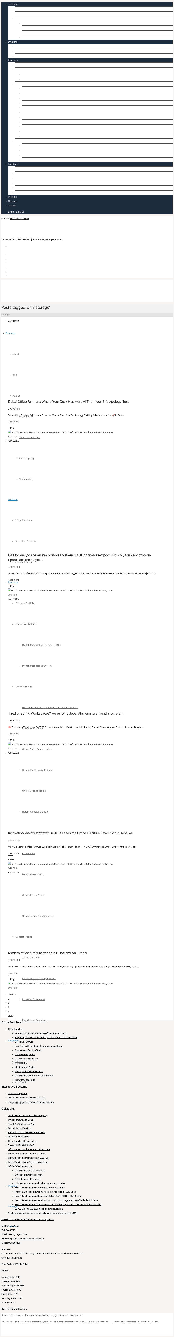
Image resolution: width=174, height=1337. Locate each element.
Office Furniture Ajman (19, 1136)
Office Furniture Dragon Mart (28, 1175)
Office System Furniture (34, 117)
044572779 (11, 1230)
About (18, 9)
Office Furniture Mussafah (27, 1179)
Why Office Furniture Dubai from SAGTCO (28, 1158)
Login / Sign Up (16, 211)
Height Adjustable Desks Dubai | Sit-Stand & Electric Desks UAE (46, 1037)
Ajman (18, 192)
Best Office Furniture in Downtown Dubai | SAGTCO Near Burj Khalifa (48, 1196)
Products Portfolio (24, 65)
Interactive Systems (25, 51)
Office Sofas (28, 122)
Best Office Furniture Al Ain (21, 1124)
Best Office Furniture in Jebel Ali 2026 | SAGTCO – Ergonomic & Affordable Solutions (56, 1200)
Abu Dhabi (20, 173)
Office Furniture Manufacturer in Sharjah (27, 1162)
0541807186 (14, 1243)
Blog (17, 13)
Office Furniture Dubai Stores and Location (29, 1149)
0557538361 (13, 1226)
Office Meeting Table (25, 1054)
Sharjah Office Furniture (19, 1128)
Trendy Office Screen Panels (29, 1071)
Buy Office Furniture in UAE (21, 1145)
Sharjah (19, 178)
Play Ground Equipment (34, 160)
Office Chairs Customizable (36, 98)
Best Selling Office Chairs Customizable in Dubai (38, 1046)
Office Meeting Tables (33, 107)
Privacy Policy (29, 23)
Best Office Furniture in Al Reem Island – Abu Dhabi (40, 1187)
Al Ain (18, 183)
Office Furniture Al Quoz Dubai (29, 1170)
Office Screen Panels (33, 131)
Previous (12, 994)
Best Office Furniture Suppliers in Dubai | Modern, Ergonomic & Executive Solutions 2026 (58, 1204)
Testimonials (28, 37)
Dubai (18, 168)
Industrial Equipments (33, 155)
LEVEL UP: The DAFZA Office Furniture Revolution (39, 1208)
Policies (19, 18)
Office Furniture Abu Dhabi (21, 1119)
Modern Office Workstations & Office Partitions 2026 (50, 88)
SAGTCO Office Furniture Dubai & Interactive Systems (27, 1219)
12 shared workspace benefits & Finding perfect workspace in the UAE (42, 1213)
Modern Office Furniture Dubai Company (27, 1115)
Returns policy (29, 32)
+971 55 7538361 (19, 218)
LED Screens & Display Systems (38, 150)
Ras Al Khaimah (23, 187)
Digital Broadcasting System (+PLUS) (41, 74)
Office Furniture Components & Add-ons (34, 1075)
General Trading (23, 56)
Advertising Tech (31, 145)
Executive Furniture (32, 93)
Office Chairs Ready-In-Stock (37, 103)
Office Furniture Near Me (20, 1166)
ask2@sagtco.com (14, 1234)
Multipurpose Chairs (32, 126)
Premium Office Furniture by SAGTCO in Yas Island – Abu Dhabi (45, 1192)
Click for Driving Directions (14, 1309)
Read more (13, 421)
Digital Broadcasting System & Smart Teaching (31, 1102)
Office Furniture (23, 46)
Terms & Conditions (32, 28)
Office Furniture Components (37, 136)
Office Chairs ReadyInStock (28, 1050)
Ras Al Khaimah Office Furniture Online (26, 1132)
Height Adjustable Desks (35, 112)
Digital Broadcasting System (36, 79)
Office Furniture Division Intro (22, 1141)
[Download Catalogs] (25, 1080)
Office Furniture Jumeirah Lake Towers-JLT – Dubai (40, 1183)
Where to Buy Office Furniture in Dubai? (27, 1153)
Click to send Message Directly (28, 1238)
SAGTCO (15, 409)
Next (10, 1015)
